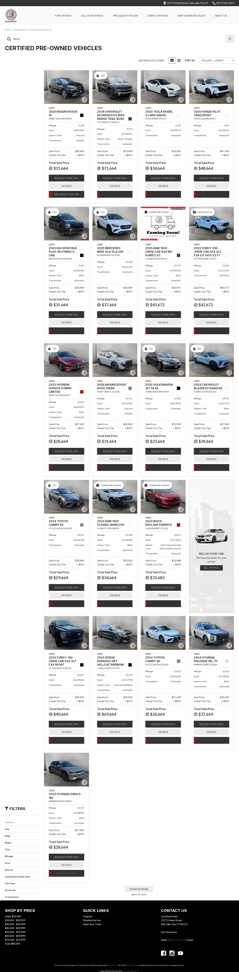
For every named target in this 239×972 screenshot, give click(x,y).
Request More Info (66, 178)
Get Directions (169, 932)
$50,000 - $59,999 (15, 931)
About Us (221, 15)
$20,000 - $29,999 (15, 920)
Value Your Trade (92, 924)
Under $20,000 (13, 916)
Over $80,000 (12, 943)
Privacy (128, 971)
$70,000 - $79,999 (15, 939)
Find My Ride (63, 15)
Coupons (88, 916)
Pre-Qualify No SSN (125, 15)
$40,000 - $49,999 (15, 928)
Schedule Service (92, 920)
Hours (190, 939)
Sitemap (136, 971)
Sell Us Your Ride (92, 15)
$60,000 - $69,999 (15, 935)
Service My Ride (157, 15)
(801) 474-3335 (176, 939)
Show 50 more (139, 894)
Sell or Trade (211, 568)
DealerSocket (133, 965)
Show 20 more (139, 889)
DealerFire (112, 965)
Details (67, 185)
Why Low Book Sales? (192, 15)
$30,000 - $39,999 (15, 924)
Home (8, 29)
